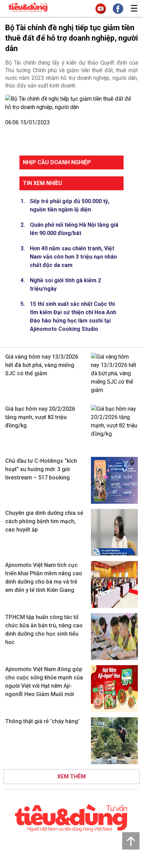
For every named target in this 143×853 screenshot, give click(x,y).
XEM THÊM (71, 776)
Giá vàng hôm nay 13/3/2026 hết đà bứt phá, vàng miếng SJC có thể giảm (41, 365)
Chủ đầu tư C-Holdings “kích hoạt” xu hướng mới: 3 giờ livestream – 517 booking (41, 469)
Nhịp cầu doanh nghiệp (57, 162)
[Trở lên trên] (131, 841)
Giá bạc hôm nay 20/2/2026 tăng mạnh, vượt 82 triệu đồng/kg (40, 417)
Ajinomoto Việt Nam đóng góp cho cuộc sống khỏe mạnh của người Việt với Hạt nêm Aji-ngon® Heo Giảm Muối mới (44, 681)
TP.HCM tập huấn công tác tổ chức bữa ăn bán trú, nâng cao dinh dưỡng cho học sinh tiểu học (44, 629)
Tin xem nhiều (42, 183)
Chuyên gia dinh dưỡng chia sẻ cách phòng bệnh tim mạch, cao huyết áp (44, 521)
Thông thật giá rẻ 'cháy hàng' (42, 721)
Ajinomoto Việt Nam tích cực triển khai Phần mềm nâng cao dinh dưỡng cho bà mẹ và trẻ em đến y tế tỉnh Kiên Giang (43, 577)
